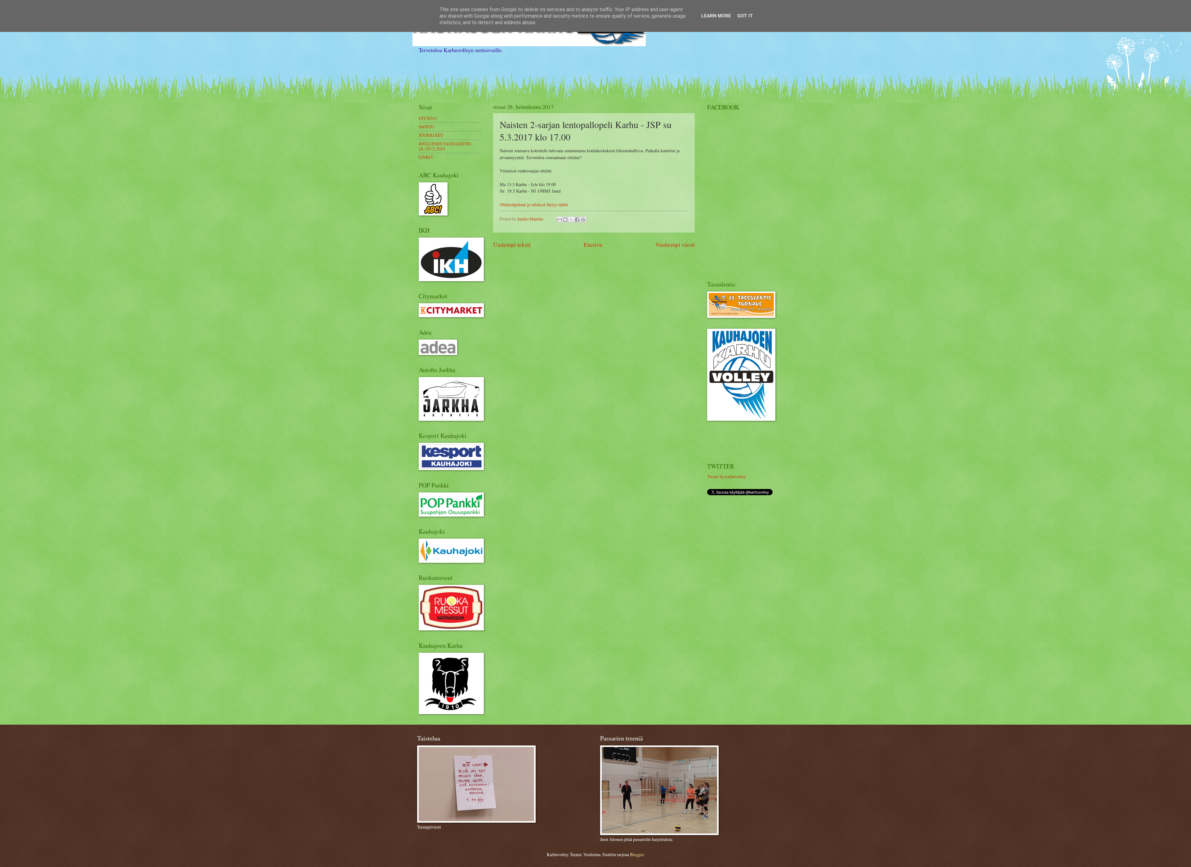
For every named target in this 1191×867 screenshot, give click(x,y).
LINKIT (426, 157)
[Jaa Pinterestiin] (583, 219)
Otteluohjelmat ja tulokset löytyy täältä (534, 204)
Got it (745, 16)
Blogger (637, 854)
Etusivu (593, 244)
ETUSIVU (428, 118)
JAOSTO (426, 127)
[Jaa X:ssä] (571, 219)
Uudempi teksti (511, 244)
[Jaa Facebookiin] (577, 219)
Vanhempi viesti (675, 244)
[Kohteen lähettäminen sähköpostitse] (559, 219)
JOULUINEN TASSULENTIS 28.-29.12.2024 (445, 146)
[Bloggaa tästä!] (565, 219)
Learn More (716, 16)
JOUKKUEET (431, 135)
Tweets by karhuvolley (726, 476)
